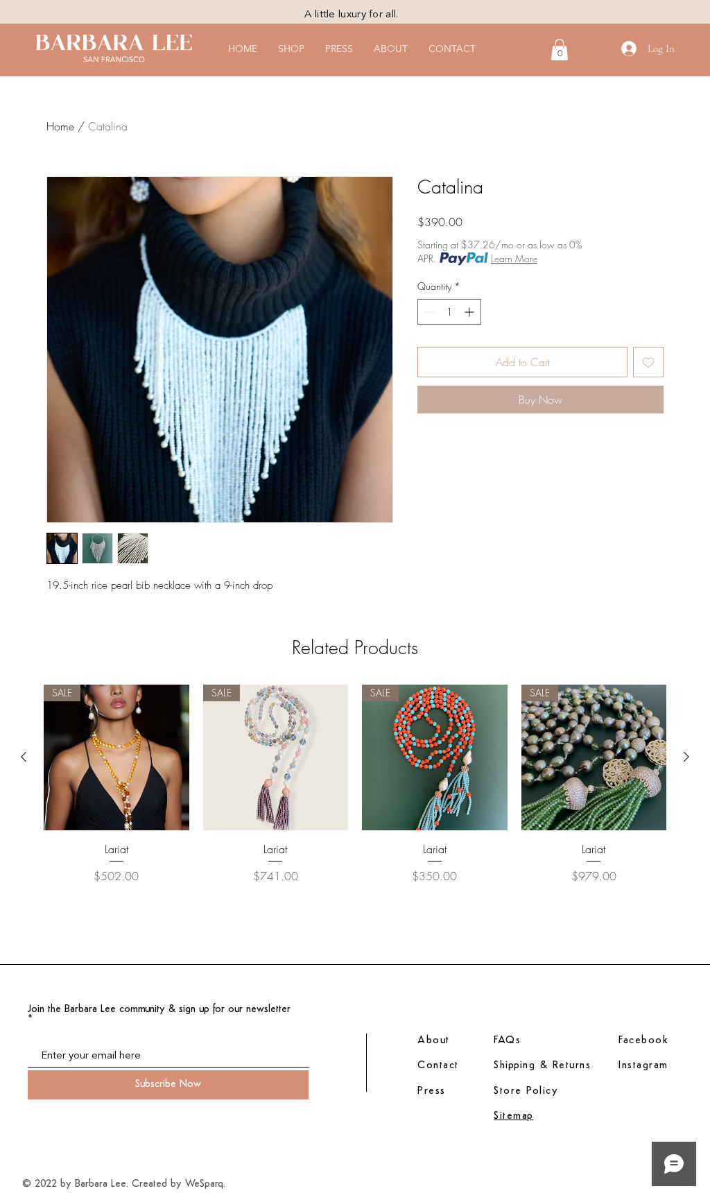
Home (60, 126)
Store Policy (526, 1091)
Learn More (514, 258)
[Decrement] (428, 312)
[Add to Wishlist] (648, 362)
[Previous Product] (23, 756)
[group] (355, 818)
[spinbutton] (449, 312)
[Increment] (470, 312)
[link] (560, 49)
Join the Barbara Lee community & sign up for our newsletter (159, 1009)
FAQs (507, 1041)
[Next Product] (686, 756)
